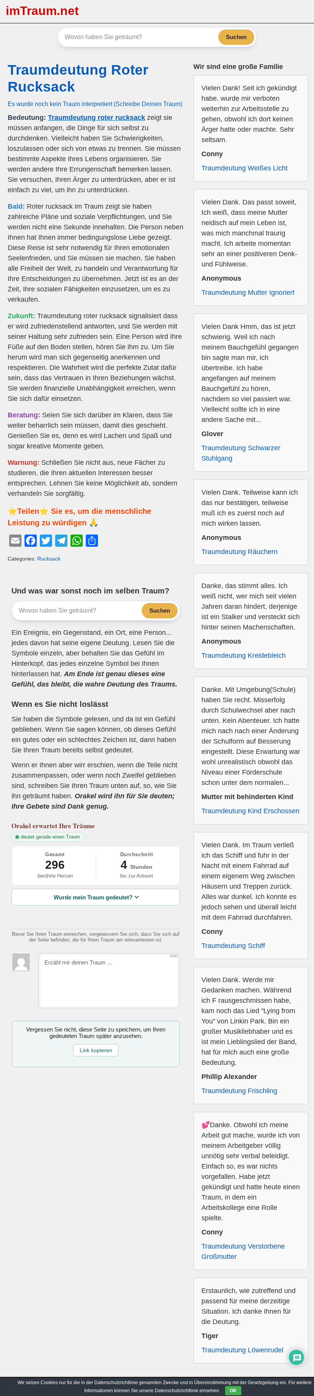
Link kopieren (96, 1050)
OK (233, 1390)
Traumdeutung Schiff (233, 946)
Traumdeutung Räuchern (239, 552)
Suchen (236, 37)
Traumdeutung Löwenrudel (242, 1350)
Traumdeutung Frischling (239, 1091)
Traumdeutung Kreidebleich (243, 655)
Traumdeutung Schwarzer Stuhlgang (240, 453)
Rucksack (49, 559)
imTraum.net (42, 11)
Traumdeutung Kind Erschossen (250, 811)
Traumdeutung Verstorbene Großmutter (243, 1251)
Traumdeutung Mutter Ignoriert (247, 292)
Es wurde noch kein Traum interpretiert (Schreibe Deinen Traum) (95, 103)
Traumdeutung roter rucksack (96, 117)
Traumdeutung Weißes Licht (244, 168)
